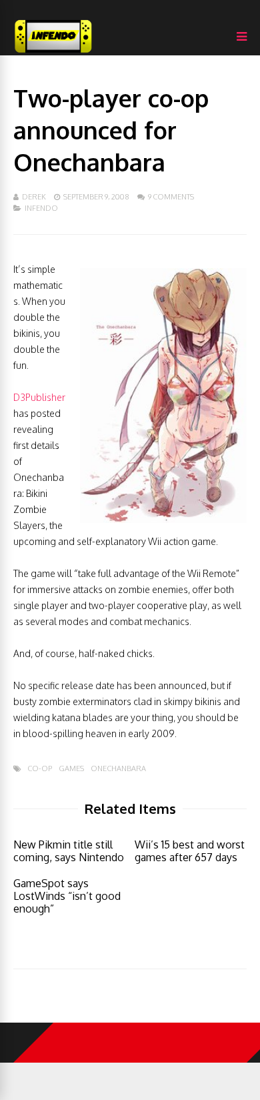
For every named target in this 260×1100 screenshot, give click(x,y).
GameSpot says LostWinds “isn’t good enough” (67, 896)
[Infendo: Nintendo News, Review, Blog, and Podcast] (53, 52)
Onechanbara (118, 768)
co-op (39, 768)
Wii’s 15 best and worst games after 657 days (190, 851)
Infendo (41, 208)
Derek (34, 196)
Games (71, 768)
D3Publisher (39, 397)
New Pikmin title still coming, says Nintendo (68, 851)
